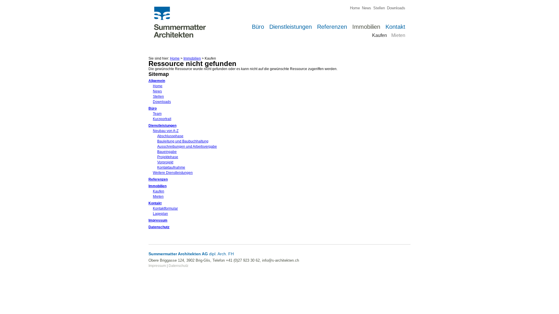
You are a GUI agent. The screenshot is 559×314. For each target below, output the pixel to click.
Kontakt (155, 203)
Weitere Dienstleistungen (173, 173)
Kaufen (158, 191)
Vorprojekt (165, 162)
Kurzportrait (162, 119)
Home (175, 58)
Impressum (157, 220)
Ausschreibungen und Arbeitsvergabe (187, 146)
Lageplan (160, 214)
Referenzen (158, 179)
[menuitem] (354, 8)
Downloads (162, 102)
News (157, 91)
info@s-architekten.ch (280, 260)
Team (157, 114)
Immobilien (192, 58)
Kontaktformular (165, 208)
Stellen (158, 96)
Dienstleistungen (162, 126)
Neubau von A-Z (165, 131)
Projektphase (167, 157)
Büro (152, 108)
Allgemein (156, 81)
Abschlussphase (170, 136)
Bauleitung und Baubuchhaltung (182, 141)
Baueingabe (167, 152)
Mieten (158, 197)
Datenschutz (158, 227)
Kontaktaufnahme (171, 167)
